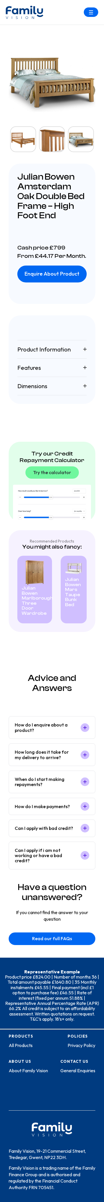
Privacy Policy (81, 1045)
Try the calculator (52, 472)
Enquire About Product (52, 273)
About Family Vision (28, 1070)
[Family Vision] (24, 12)
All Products (21, 1045)
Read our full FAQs (52, 938)
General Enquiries (77, 1070)
